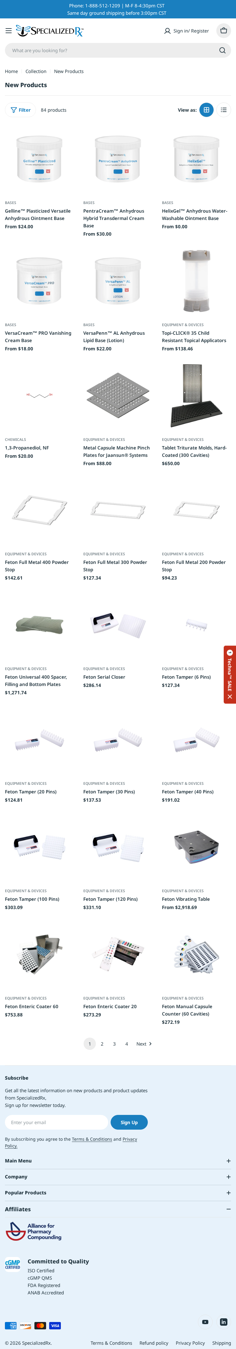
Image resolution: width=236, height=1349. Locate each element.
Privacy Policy (190, 1343)
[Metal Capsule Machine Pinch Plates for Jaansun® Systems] (117, 395)
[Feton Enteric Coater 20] (117, 954)
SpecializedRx (36, 1343)
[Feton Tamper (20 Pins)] (39, 739)
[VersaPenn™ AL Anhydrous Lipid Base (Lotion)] (117, 280)
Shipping (221, 1343)
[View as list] (223, 109)
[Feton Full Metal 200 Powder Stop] (196, 510)
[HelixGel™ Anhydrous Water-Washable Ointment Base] (196, 159)
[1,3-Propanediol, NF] (39, 395)
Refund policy (154, 1343)
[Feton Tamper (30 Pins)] (117, 739)
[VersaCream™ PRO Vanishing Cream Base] (39, 280)
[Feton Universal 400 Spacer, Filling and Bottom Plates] (39, 625)
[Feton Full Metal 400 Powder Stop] (39, 510)
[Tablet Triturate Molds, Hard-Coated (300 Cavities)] (196, 395)
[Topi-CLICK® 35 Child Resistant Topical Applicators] (196, 280)
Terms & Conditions (92, 1139)
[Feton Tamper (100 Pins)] (39, 847)
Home (11, 71)
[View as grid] (206, 109)
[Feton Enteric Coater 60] (39, 954)
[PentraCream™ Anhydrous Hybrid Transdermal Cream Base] (117, 159)
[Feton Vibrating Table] (196, 847)
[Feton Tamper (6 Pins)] (196, 625)
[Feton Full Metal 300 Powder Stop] (117, 510)
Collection (36, 71)
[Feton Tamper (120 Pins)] (117, 847)
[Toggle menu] (8, 30)
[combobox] (118, 50)
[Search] (222, 50)
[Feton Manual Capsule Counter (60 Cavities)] (196, 954)
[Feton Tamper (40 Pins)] (196, 739)
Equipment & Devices (183, 324)
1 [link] (89, 1044)
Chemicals (15, 439)
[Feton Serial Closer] (117, 625)
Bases (10, 202)
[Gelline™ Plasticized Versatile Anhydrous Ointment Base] (39, 159)
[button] (230, 674)
